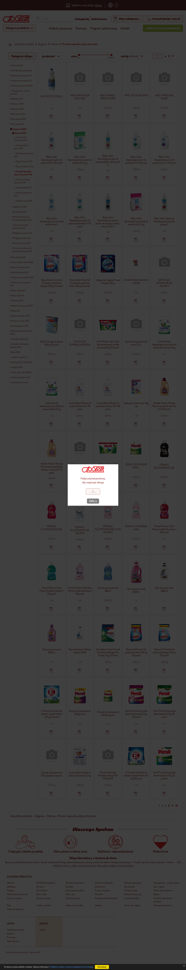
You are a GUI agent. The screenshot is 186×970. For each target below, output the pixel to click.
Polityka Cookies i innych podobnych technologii (71, 967)
